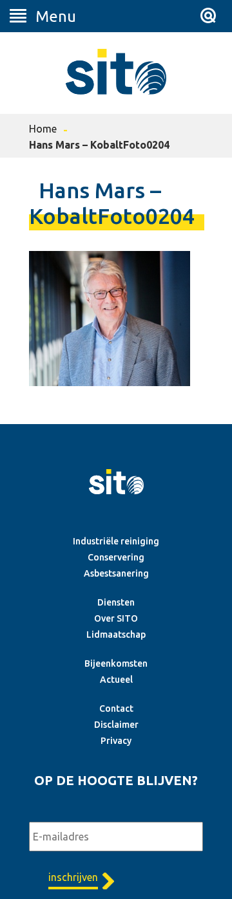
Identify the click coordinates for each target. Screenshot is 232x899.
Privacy (116, 741)
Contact (116, 708)
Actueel (116, 679)
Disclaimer (116, 724)
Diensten (116, 602)
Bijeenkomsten (116, 663)
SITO (116, 71)
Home (43, 128)
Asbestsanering (116, 573)
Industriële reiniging (116, 541)
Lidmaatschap (116, 634)
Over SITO (116, 618)
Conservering (116, 557)
